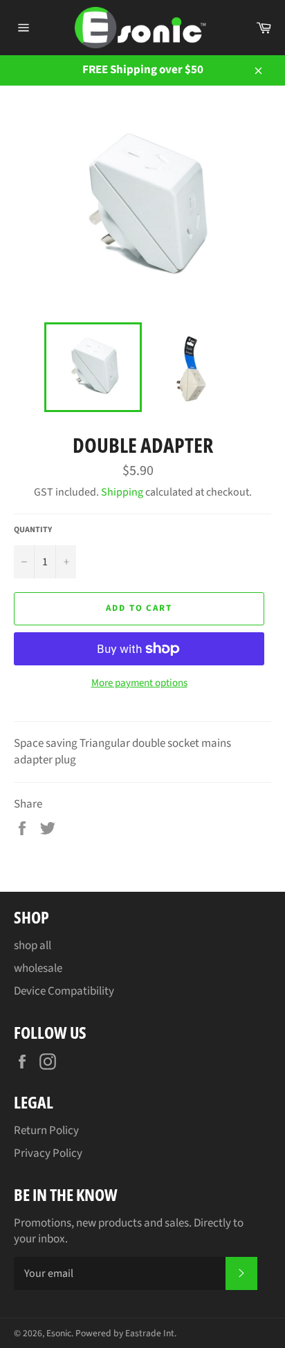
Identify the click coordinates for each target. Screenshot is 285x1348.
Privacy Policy (48, 1153)
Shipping (122, 492)
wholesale (38, 968)
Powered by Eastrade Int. (125, 1333)
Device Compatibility (64, 991)
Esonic (58, 1333)
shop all (32, 945)
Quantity (33, 530)
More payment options (139, 683)
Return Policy (46, 1130)
